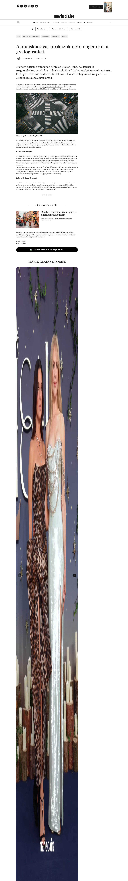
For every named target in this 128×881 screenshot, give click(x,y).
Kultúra (89, 22)
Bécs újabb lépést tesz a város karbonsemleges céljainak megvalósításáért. (56, 219)
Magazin (35, 22)
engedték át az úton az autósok (49, 171)
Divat (49, 22)
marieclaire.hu (27, 58)
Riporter (64, 22)
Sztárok (43, 22)
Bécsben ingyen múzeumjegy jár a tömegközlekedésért (59, 213)
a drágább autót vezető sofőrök (52, 87)
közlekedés (55, 36)
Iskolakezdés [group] (41, 29)
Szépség (56, 22)
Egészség (72, 22)
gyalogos (45, 36)
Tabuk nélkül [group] (75, 29)
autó (18, 36)
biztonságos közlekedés (31, 36)
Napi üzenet (81, 22)
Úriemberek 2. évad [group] (58, 29)
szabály (64, 36)
